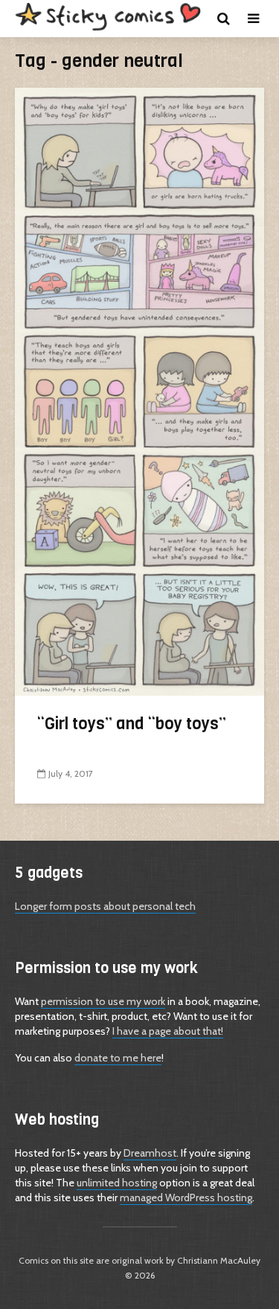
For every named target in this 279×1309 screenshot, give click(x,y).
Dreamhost (150, 1153)
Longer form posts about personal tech (105, 906)
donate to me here (117, 1057)
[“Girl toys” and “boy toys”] (139, 391)
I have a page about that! (167, 1031)
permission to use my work (103, 1001)
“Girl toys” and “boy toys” (131, 723)
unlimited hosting (117, 1182)
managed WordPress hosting (186, 1197)
